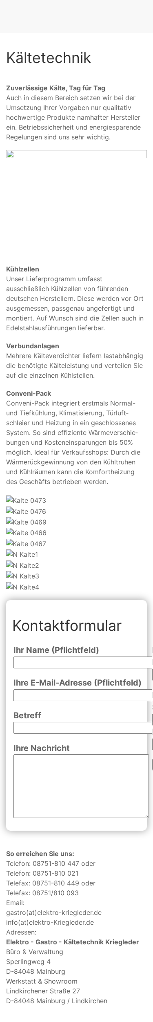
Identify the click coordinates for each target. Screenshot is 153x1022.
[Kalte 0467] (26, 543)
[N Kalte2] (22, 565)
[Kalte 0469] (26, 521)
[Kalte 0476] (26, 511)
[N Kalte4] (22, 586)
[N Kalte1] (22, 554)
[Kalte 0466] (26, 532)
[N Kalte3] (22, 576)
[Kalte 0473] (26, 500)
